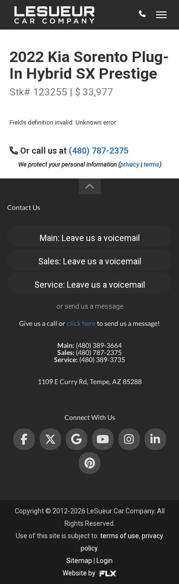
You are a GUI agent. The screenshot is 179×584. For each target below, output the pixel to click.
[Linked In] (155, 439)
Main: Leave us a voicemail (90, 238)
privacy (129, 164)
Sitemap (79, 560)
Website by (80, 573)
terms (151, 164)
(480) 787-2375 (98, 151)
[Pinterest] (89, 463)
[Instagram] (129, 439)
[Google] (76, 439)
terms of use (119, 536)
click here (81, 323)
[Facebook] (24, 439)
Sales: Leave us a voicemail (89, 261)
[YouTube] (103, 439)
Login (104, 560)
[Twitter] (50, 439)
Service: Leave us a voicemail (89, 285)
